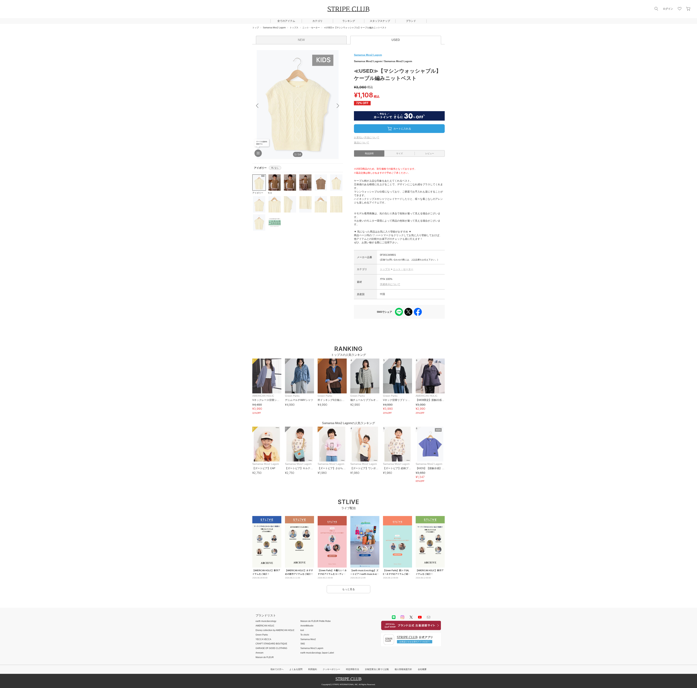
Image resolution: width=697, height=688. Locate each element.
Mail (428, 617)
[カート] (688, 9)
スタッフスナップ (380, 20)
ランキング (348, 20)
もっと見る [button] (348, 589)
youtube (419, 617)
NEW (301, 39)
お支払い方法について (366, 137)
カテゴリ (317, 20)
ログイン (668, 8)
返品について (361, 142)
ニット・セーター (403, 269)
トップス (385, 269)
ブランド (411, 20)
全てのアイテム (286, 20)
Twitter (411, 617)
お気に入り (679, 9)
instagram (402, 617)
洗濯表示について (390, 284)
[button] (338, 106)
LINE (393, 617)
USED (396, 39)
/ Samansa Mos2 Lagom (383, 61)
